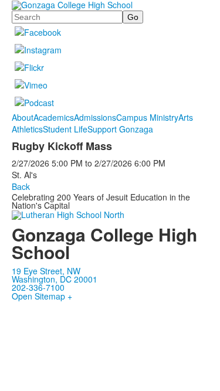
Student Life (65, 129)
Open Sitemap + (42, 296)
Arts (185, 117)
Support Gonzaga (120, 129)
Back (21, 186)
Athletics (27, 129)
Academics (53, 117)
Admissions (95, 117)
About (22, 117)
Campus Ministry (147, 117)
